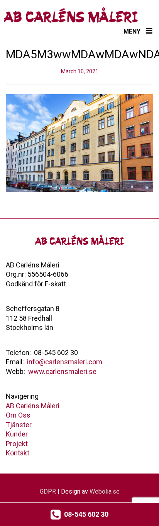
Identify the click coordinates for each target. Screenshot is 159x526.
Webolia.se (105, 491)
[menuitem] (32, 406)
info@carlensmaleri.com (64, 362)
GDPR (48, 491)
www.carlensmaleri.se (62, 371)
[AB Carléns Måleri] (71, 15)
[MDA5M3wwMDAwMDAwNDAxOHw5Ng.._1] (79, 143)
